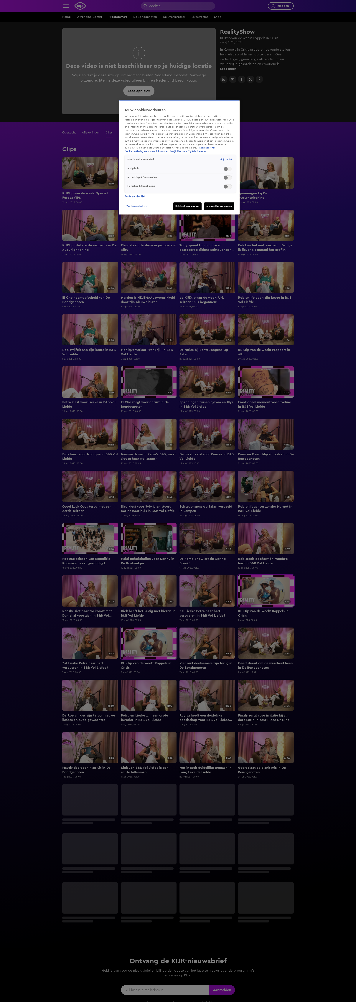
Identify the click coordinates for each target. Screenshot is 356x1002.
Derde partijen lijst (135, 196)
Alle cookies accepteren (219, 206)
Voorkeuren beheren (137, 206)
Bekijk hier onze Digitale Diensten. (188, 151)
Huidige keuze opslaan (187, 206)
